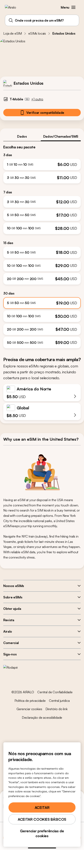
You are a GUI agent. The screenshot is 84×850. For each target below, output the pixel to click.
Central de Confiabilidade (55, 692)
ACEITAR (42, 807)
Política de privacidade (30, 701)
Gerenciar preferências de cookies (42, 833)
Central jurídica (59, 701)
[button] (73, 7)
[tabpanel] (42, 244)
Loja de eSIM (12, 33)
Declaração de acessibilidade (42, 717)
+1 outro (37, 99)
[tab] (22, 136)
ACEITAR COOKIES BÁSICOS (42, 819)
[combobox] (42, 20)
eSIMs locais (37, 33)
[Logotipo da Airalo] (13, 7)
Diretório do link (56, 709)
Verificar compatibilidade (45, 113)
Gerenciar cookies (29, 709)
